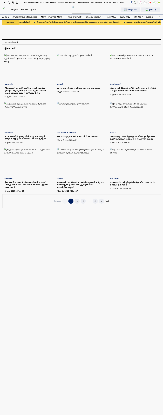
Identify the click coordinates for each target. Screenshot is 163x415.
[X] (145, 2)
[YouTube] (149, 2)
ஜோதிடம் (112, 17)
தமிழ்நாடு (125, 17)
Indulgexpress (96, 2)
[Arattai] (135, 2)
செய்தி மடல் (132, 10)
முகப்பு (5, 17)
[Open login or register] (17, 3)
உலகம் (149, 17)
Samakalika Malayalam (66, 2)
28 (95, 201)
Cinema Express (83, 2)
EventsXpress (118, 2)
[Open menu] (4, 2)
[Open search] (9, 3)
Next (107, 201)
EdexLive (107, 2)
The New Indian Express (33, 2)
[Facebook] (131, 2)
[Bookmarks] (13, 3)
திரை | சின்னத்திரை (51, 17)
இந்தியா (138, 17)
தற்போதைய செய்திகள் (24, 17)
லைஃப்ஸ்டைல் (94, 17)
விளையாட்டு (74, 17)
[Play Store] (158, 2)
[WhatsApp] (154, 2)
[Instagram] (140, 2)
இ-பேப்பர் (152, 10)
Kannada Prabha (50, 2)
